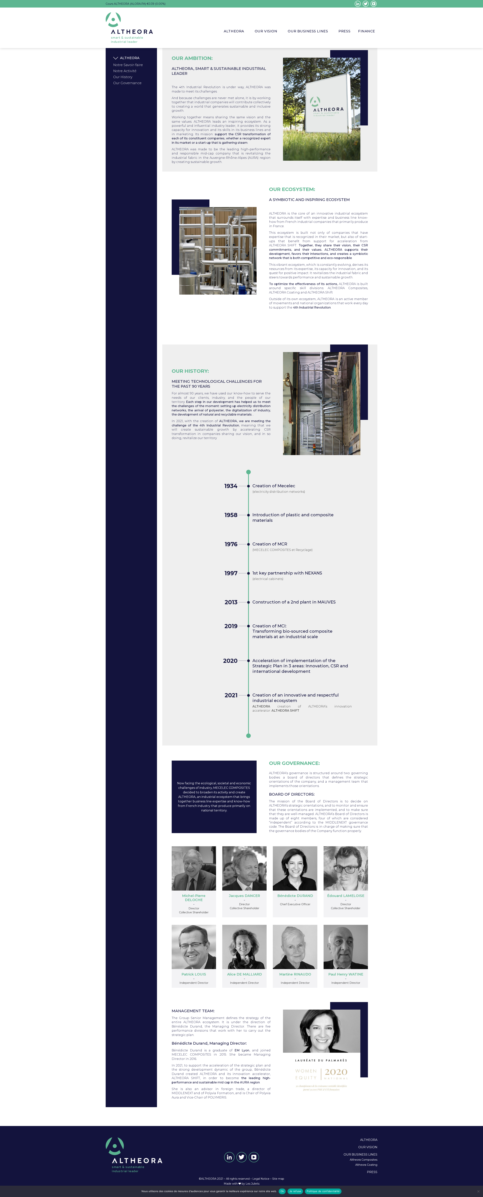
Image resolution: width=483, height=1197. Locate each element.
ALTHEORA (234, 31)
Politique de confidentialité (323, 1191)
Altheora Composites (363, 1159)
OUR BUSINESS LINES (360, 1154)
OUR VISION (266, 31)
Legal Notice (260, 1178)
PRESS (372, 1172)
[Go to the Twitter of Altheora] (366, 4)
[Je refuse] (478, 1191)
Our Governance (127, 83)
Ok (282, 1191)
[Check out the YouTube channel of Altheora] (374, 4)
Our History (122, 77)
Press (344, 31)
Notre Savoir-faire (128, 65)
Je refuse (295, 1191)
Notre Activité (124, 71)
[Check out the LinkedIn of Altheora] (358, 4)
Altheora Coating (366, 1164)
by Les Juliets (250, 1183)
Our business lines (308, 31)
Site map (278, 1178)
